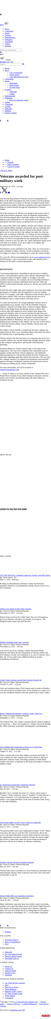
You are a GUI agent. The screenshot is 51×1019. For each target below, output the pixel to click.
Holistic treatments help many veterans (14, 642)
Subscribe (8, 109)
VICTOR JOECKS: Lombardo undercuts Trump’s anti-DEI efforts (25, 575)
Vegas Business (10, 989)
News (7, 29)
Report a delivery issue (13, 956)
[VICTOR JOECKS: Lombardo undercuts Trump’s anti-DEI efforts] (12, 573)
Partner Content (10, 113)
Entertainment (10, 37)
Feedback (8, 975)
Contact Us (9, 969)
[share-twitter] (5, 192)
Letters (12, 94)
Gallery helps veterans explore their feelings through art (20, 680)
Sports (7, 33)
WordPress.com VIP (17, 1010)
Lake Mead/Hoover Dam (18, 77)
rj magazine (9, 998)
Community (9, 31)
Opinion (8, 35)
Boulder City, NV (6, 62)
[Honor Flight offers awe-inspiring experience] (12, 894)
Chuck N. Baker (6, 171)
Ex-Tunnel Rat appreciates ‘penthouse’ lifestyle (17, 785)
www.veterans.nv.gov (42, 257)
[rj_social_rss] (8, 121)
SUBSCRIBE (45, 1015)
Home (7, 68)
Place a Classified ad (12, 942)
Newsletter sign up (12, 958)
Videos (7, 44)
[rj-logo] (23, 20)
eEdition (8, 46)
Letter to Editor (10, 971)
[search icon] (1, 52)
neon (6, 985)
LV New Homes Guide (13, 994)
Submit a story (10, 973)
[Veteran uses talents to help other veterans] (12, 607)
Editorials (13, 92)
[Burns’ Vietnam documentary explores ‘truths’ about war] (12, 711)
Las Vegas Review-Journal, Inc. (26, 1002)
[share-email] (9, 192)
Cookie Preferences (29, 1004)
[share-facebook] (0, 192)
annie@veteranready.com (9, 370)
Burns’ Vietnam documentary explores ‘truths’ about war (21, 714)
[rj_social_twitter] (4, 121)
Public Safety (14, 75)
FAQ (7, 944)
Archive (8, 107)
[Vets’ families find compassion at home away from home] (12, 745)
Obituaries (8, 40)
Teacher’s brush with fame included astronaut (17, 862)
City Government (16, 73)
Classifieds (9, 42)
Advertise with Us (11, 940)
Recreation (13, 83)
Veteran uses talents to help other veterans (15, 609)
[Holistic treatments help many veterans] (12, 640)
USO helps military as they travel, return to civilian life (20, 822)
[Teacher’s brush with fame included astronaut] (12, 860)
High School (14, 85)
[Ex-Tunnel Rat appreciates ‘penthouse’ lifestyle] (12, 783)
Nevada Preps (14, 87)
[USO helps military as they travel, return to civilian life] (12, 820)
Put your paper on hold (13, 954)
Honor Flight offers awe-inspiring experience (17, 896)
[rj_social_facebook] (0, 121)
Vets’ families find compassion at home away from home (21, 747)
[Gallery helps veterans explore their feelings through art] (12, 678)
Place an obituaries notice (18, 100)
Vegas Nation (10, 996)
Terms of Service (13, 1004)
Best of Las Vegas (11, 987)
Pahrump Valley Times (13, 991)
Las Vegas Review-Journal (15, 983)
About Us (8, 966)
